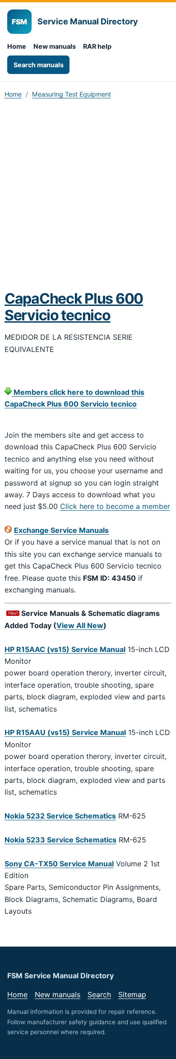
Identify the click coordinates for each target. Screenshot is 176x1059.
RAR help (97, 46)
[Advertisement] (88, 198)
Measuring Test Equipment (71, 94)
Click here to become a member (115, 506)
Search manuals (39, 65)
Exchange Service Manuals (61, 530)
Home (16, 46)
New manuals (54, 46)
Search (99, 994)
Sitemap (132, 994)
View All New (79, 625)
